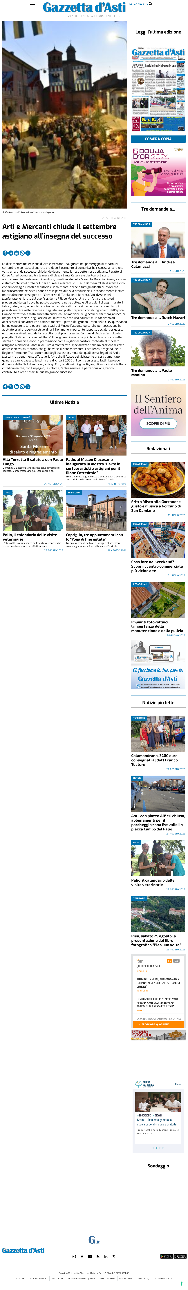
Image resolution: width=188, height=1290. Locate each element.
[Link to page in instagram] (74, 1256)
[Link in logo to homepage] (32, 1250)
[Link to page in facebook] (5, 253)
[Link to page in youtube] (90, 1256)
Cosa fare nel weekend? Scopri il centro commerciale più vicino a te (157, 566)
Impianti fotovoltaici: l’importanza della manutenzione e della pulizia (157, 626)
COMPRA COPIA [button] (158, 139)
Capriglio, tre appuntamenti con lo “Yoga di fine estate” (94, 536)
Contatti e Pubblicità (38, 1278)
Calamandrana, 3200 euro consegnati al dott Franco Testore (154, 760)
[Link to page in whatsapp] (22, 253)
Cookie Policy (143, 1278)
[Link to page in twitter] (10, 253)
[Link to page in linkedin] (16, 253)
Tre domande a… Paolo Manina (151, 372)
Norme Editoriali (107, 1278)
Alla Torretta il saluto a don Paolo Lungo (33, 461)
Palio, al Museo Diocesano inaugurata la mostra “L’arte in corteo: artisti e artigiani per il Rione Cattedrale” (93, 466)
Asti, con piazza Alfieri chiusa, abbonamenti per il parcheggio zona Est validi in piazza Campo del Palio (158, 822)
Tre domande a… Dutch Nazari (158, 317)
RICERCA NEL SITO (138, 3)
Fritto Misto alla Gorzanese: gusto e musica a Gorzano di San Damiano (156, 506)
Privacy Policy (125, 1278)
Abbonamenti (57, 1278)
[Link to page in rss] (98, 1256)
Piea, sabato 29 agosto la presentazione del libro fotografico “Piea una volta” (156, 940)
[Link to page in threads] (27, 253)
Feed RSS (20, 1278)
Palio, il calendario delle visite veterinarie (30, 536)
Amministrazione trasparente (82, 1278)
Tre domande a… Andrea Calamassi (153, 264)
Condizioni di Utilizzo (163, 1278)
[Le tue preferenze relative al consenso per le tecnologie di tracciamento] (181, 1283)
